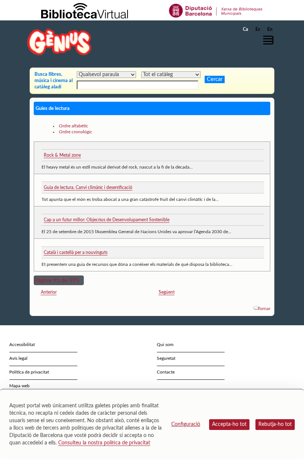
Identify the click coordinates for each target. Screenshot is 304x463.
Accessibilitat (22, 344)
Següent (167, 292)
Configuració (185, 424)
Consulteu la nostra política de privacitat (104, 443)
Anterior (49, 292)
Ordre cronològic (75, 132)
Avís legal (18, 358)
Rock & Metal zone (62, 155)
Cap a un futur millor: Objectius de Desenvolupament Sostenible (106, 220)
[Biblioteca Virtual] (84, 10)
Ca (245, 29)
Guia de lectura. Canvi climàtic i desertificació (88, 187)
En (269, 29)
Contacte (166, 372)
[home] (59, 42)
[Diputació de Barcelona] (216, 10)
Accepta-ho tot (229, 424)
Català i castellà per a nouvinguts (76, 252)
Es (257, 29)
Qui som (165, 344)
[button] (270, 40)
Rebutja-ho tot (275, 424)
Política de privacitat (29, 372)
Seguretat (166, 358)
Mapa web (19, 386)
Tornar (264, 308)
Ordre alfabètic (73, 126)
